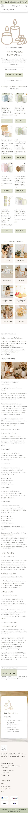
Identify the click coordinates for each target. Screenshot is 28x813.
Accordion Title (6, 478)
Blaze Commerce (15, 811)
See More (6, 121)
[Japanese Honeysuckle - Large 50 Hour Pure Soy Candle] (7, 98)
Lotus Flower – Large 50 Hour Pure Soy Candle (6, 178)
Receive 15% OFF (9, 673)
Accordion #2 (5, 464)
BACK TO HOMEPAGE (14, 81)
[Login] (19, 6)
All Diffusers (21, 260)
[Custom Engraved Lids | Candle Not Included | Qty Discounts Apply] (21, 167)
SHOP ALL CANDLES (14, 75)
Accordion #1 (5, 449)
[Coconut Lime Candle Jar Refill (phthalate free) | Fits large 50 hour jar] (21, 201)
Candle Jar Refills (7, 321)
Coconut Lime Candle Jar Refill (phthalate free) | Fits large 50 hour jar (20, 213)
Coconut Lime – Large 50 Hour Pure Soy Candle (20, 108)
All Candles (7, 260)
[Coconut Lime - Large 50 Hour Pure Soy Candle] (21, 98)
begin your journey (8, 358)
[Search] (25, 9)
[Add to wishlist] (11, 94)
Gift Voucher (7, 280)
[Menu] (13, 5)
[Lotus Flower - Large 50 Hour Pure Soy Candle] (7, 167)
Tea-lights (21, 321)
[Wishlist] (22, 6)
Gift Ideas (21, 280)
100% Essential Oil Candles (20, 301)
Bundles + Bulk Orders (7, 301)
